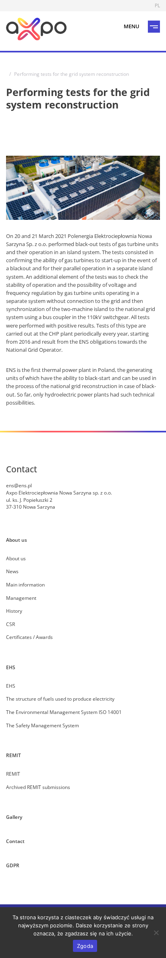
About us (16, 539)
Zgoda (85, 946)
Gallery (14, 817)
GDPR (12, 865)
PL (157, 5)
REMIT (13, 755)
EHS (10, 667)
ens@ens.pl (19, 485)
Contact (15, 841)
